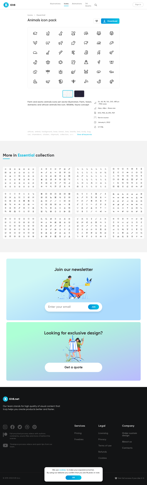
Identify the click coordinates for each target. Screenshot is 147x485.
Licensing (103, 433)
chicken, (46, 135)
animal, (38, 132)
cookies (62, 470)
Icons (30, 15)
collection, (64, 135)
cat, (29, 135)
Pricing (78, 433)
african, (31, 132)
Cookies (102, 458)
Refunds (102, 452)
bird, (79, 132)
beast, (62, 132)
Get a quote (73, 367)
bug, (89, 132)
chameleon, (37, 135)
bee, (67, 132)
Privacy (102, 439)
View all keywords (84, 135)
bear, (55, 132)
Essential (41, 15)
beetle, (73, 132)
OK (73, 478)
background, (47, 132)
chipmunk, (55, 135)
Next (114, 57)
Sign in (138, 5)
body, (84, 132)
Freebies (78, 439)
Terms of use (105, 446)
